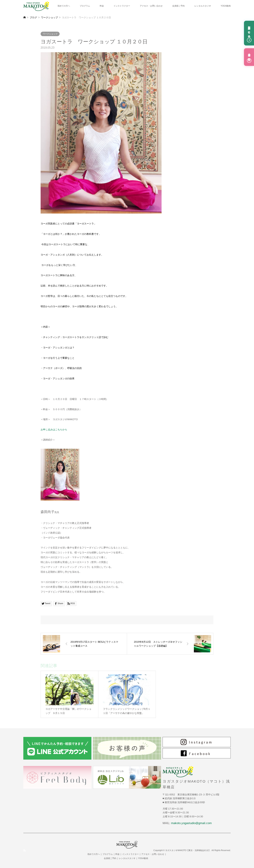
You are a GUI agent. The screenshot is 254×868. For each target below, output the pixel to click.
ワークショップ (50, 34)
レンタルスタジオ (202, 6)
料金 (102, 6)
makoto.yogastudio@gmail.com (191, 823)
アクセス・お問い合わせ (151, 6)
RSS (24, 850)
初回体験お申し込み (249, 30)
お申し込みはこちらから (54, 429)
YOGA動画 (226, 6)
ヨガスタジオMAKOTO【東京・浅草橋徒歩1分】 (187, 850)
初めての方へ (64, 6)
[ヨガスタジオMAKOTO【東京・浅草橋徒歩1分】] (36, 5)
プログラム (85, 6)
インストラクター (122, 6)
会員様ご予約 (178, 6)
